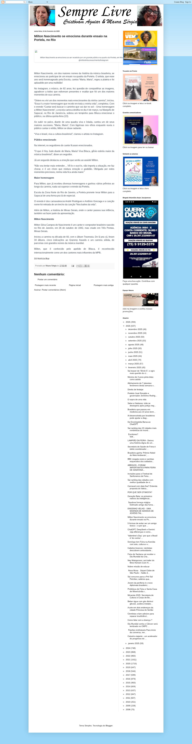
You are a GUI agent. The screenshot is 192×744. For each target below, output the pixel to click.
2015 (128, 683)
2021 (128, 659)
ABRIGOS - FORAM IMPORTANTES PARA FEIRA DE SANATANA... (141, 467)
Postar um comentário (47, 279)
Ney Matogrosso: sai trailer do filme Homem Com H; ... (141, 561)
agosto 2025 (134, 344)
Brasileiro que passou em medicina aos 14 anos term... (142, 410)
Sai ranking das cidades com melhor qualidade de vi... (140, 481)
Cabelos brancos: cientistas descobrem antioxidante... (140, 549)
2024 (128, 648)
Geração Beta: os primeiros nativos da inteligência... (140, 497)
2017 (128, 675)
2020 (128, 663)
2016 (128, 679)
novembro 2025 (135, 333)
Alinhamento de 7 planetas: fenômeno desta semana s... (141, 384)
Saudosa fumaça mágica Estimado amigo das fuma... (141, 503)
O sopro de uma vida (137, 399)
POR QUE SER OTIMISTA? (140, 492)
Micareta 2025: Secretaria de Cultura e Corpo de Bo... (140, 596)
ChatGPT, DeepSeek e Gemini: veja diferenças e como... (141, 530)
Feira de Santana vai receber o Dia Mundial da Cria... (141, 555)
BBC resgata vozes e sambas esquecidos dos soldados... (141, 460)
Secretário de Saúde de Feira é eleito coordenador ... (142, 448)
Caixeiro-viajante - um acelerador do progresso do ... (142, 637)
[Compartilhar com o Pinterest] (88, 266)
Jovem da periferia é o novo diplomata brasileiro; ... (140, 584)
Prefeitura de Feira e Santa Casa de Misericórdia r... (142, 590)
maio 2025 (133, 356)
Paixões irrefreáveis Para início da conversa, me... (142, 631)
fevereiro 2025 (135, 367)
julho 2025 (133, 348)
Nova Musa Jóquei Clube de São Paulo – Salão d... (141, 571)
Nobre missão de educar (139, 566)
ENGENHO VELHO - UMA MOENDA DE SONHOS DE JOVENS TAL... (141, 510)
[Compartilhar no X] (83, 266)
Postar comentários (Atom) (54, 290)
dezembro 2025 (135, 329)
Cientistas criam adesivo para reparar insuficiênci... (141, 615)
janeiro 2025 (134, 643)
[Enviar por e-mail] (77, 266)
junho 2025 (133, 352)
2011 (128, 698)
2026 (128, 322)
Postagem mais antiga (104, 285)
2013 (128, 690)
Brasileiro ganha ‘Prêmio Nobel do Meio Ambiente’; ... (141, 454)
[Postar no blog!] (80, 266)
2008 (128, 709)
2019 (128, 667)
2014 (128, 686)
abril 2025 (133, 360)
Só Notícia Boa (41, 258)
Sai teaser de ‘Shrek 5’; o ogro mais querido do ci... (141, 372)
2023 (128, 652)
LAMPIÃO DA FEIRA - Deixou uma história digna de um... (141, 441)
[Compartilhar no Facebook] (85, 266)
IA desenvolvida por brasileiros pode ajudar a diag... (141, 416)
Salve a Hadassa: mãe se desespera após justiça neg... (142, 404)
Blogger (109, 725)
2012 (128, 694)
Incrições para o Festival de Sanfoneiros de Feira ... (140, 475)
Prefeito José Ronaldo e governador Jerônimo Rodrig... (142, 394)
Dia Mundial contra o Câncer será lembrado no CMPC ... (143, 625)
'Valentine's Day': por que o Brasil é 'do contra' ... (142, 537)
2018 (128, 671)
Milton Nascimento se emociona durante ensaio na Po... (142, 518)
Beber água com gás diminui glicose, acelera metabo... (140, 602)
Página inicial (75, 285)
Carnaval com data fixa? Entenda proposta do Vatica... (142, 487)
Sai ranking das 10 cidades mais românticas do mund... (142, 429)
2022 (128, 656)
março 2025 (133, 364)
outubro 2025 (134, 337)
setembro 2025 (135, 340)
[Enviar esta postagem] (73, 266)
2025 (128, 326)
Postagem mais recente (45, 285)
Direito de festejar (135, 389)
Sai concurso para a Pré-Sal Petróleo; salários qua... (140, 578)
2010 (128, 702)
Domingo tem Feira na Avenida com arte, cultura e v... (141, 543)
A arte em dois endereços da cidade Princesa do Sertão (140, 608)
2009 (128, 706)
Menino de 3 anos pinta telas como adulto (140, 378)
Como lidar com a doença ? (140, 620)
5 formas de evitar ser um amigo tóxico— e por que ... (142, 524)
